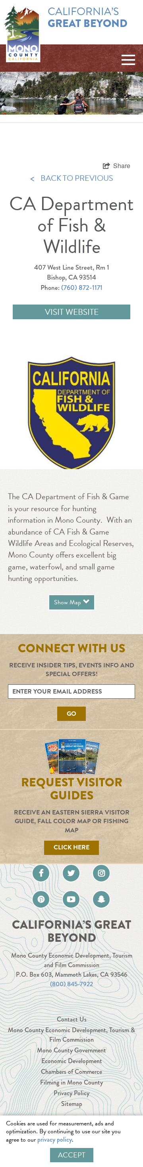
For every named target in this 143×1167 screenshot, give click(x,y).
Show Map (67, 602)
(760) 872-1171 (81, 288)
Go (71, 714)
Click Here (71, 847)
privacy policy (54, 1139)
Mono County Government (71, 1050)
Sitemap (71, 1103)
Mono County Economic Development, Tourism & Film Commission (71, 1034)
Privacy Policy (71, 1093)
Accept (71, 1155)
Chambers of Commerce (71, 1071)
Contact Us (72, 1019)
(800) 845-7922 (71, 984)
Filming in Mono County (71, 1082)
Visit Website (72, 312)
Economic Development (71, 1060)
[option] (71, 409)
